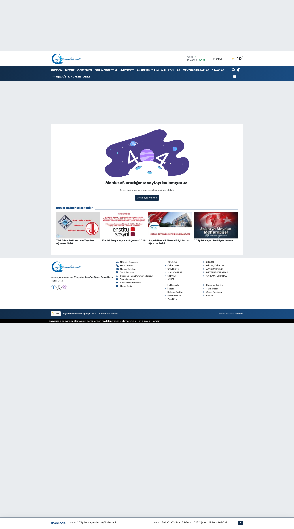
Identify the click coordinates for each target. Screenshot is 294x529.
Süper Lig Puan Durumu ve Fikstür (136, 276)
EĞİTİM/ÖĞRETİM (105, 70)
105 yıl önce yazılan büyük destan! (96, 522)
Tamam (156, 321)
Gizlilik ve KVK (174, 295)
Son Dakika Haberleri (130, 283)
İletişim (171, 289)
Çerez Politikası (214, 292)
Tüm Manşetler (127, 279)
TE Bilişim (238, 313)
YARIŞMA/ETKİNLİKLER (66, 76)
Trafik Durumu (127, 272)
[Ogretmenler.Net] (66, 59)
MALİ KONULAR (170, 70)
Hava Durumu (126, 265)
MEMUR (70, 70)
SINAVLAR (218, 70)
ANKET (87, 76)
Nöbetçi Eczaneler (129, 262)
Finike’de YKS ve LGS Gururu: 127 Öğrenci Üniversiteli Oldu (195, 522)
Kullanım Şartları (175, 292)
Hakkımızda (173, 285)
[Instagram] (64, 287)
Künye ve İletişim (214, 285)
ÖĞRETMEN (84, 70)
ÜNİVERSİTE (126, 70)
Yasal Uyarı (173, 299)
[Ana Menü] (234, 77)
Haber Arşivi (126, 286)
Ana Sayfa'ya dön (147, 197)
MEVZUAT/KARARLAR (196, 70)
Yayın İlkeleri (212, 289)
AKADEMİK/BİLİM (148, 70)
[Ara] (234, 70)
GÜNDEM (56, 70)
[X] (59, 287)
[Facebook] (53, 287)
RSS (57, 313)
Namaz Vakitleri (128, 269)
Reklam (209, 295)
